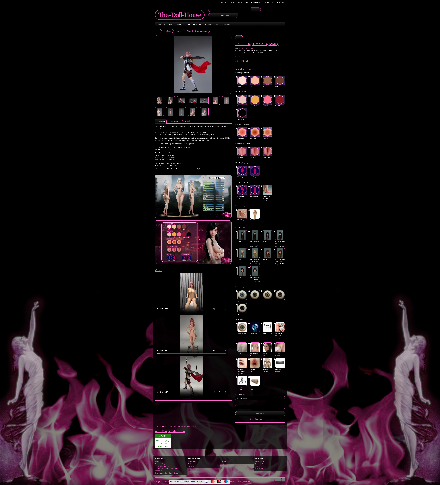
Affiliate (224, 461)
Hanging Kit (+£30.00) (241, 388)
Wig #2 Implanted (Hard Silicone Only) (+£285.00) (280, 243)
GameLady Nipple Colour (243, 124)
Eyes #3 (265, 301)
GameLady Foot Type (242, 182)
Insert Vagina (253, 177)
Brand (171, 24)
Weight (187, 24)
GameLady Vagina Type (242, 163)
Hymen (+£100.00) (253, 370)
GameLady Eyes (240, 287)
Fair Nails (240, 106)
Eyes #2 (252, 301)
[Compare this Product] (241, 37)
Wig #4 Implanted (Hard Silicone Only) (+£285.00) (280, 261)
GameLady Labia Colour (243, 143)
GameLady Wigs (240, 227)
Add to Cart (260, 413)
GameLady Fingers (241, 206)
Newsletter (259, 468)
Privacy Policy (160, 464)
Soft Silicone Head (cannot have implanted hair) (279, 336)
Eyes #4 (277, 301)
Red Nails (278, 106)
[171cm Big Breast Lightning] (193, 64)
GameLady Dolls (247, 48)
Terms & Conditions (162, 466)
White (239, 86)
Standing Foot (254, 196)
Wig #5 (239, 277)
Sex (217, 24)
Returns (191, 464)
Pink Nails (265, 106)
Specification (173, 121)
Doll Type (161, 24)
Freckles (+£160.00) (266, 355)
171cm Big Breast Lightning (196, 31)
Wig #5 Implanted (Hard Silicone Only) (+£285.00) (255, 279)
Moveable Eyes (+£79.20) (241, 334)
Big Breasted (178, 426)
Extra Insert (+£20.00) (254, 388)
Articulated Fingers (253, 221)
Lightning (187, 426)
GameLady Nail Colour (242, 92)
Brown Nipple (266, 138)
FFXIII (193, 426)
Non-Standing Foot (241, 197)
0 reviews (250, 419)
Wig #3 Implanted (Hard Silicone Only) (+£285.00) (255, 261)
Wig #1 (239, 241)
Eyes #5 (239, 314)
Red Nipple (253, 138)
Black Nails (240, 119)
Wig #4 (265, 259)
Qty (236, 403)
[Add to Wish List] (237, 37)
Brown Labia (266, 157)
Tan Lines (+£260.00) (266, 370)
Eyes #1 (239, 301)
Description (161, 121)
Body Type (197, 24)
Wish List (258, 466)
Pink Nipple (240, 138)
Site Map (191, 466)
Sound (239, 353)
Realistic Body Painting (254, 355)
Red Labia (253, 157)
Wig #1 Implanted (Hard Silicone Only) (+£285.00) (255, 243)
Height (178, 24)
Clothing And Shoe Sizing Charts (166, 473)
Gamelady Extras (239, 319)
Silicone (178, 31)
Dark (276, 86)
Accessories (226, 24)
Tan (264, 86)
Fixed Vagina (241, 177)
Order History (260, 464)
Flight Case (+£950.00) (279, 370)
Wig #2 (265, 241)
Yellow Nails (253, 106)
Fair (251, 86)
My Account (259, 461)
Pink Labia (240, 157)
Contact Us (192, 461)
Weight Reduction (267, 333)
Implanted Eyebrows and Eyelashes (241, 371)
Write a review (260, 419)
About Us (158, 461)
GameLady (163, 426)
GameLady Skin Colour (242, 73)
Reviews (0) (186, 121)
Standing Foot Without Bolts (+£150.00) (267, 198)
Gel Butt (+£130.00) (278, 355)
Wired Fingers (241, 220)
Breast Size (208, 24)
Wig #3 (239, 259)
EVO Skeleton (254, 333)
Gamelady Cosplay (241, 394)
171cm (170, 426)
